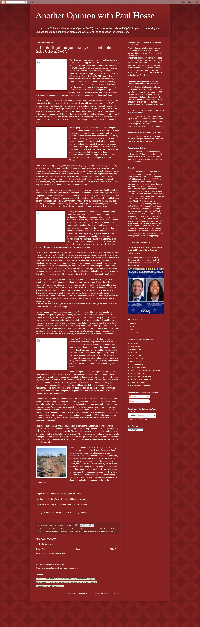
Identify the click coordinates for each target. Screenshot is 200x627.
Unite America (135, 347)
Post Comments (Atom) (55, 553)
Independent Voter (137, 373)
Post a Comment (45, 544)
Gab (131, 330)
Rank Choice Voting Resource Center (145, 370)
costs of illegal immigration (84, 529)
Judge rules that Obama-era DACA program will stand (58, 494)
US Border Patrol (107, 531)
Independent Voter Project (140, 376)
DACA (101, 529)
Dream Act (108, 529)
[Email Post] (76, 525)
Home (77, 549)
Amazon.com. (74, 568)
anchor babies (47, 529)
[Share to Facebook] (89, 525)
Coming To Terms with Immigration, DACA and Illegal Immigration (63, 512)
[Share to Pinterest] (92, 525)
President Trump (94, 531)
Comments (135, 401)
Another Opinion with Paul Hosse (95, 15)
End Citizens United (138, 367)
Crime (96, 529)
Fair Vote (133, 352)
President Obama (81, 531)
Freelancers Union (137, 382)
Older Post (114, 549)
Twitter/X (133, 324)
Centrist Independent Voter (140, 379)
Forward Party (135, 355)
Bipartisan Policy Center (139, 349)
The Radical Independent (140, 385)
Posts (133, 396)
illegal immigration (52, 531)
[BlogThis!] (84, 525)
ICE (43, 531)
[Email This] (81, 525)
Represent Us (135, 362)
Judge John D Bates (66, 531)
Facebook (134, 333)
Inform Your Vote (136, 358)
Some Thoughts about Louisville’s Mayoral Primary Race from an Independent (145, 250)
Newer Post (41, 549)
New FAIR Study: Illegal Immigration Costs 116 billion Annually (62, 504)
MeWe (132, 327)
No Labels (134, 343)
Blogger (129, 594)
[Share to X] (87, 525)
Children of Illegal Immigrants (63, 529)
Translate (147, 419)
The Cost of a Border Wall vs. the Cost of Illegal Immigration (61, 499)
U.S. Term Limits (136, 364)
